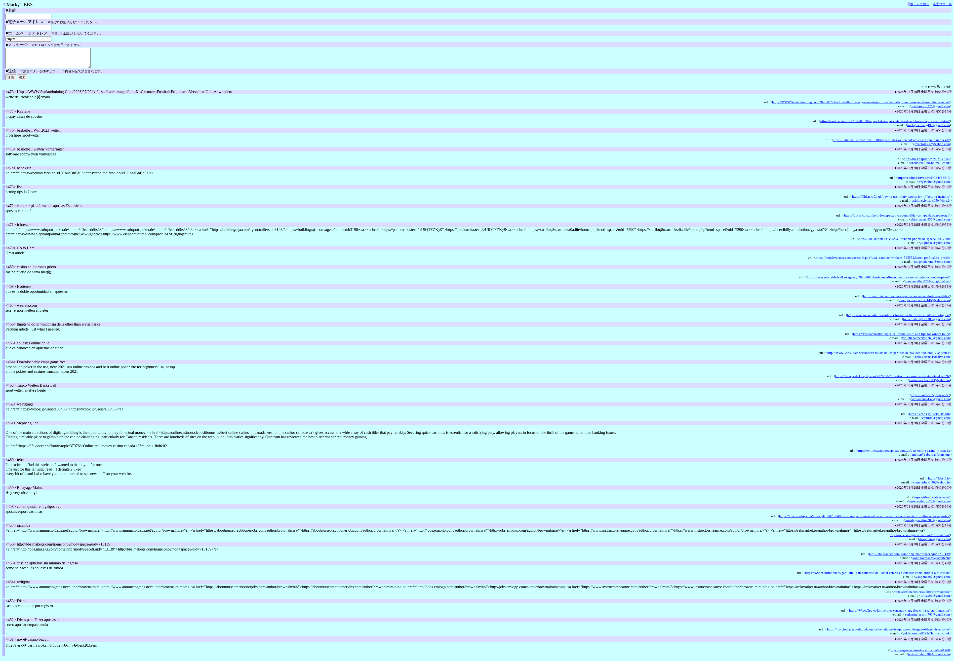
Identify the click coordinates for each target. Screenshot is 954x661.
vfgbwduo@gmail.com (934, 182)
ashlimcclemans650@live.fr (931, 200)
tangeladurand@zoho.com (932, 261)
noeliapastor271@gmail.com (930, 106)
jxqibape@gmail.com (935, 243)
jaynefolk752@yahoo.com (932, 144)
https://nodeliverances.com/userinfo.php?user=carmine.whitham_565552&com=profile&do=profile (883, 257)
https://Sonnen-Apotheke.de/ (930, 395)
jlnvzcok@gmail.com (935, 595)
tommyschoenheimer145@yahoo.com (924, 300)
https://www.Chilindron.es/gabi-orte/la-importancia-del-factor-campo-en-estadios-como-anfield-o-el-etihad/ (877, 573)
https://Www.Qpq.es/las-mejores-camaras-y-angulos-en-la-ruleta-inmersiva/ (899, 610)
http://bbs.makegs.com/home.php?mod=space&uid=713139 (909, 554)
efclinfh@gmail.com (936, 418)
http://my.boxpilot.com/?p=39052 (927, 159)
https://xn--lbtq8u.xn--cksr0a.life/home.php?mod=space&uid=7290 (904, 239)
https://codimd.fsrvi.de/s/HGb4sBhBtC (923, 178)
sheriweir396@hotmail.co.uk (930, 163)
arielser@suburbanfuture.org (931, 454)
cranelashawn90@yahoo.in (931, 482)
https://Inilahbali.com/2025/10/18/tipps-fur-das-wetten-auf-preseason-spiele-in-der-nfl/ (891, 140)
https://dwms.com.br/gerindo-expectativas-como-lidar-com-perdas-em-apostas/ (897, 215)
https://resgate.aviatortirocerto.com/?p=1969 (920, 650)
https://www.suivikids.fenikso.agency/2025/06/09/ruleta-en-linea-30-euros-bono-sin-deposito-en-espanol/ (878, 277)
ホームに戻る (919, 4)
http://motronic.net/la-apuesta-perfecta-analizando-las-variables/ (906, 296)
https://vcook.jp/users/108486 (929, 414)
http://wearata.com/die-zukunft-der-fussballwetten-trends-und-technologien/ (898, 315)
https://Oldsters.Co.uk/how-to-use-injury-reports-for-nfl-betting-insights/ (901, 196)
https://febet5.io (939, 478)
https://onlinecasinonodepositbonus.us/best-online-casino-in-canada (903, 450)
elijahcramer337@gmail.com (930, 219)
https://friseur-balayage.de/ (932, 497)
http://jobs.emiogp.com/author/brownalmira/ (920, 535)
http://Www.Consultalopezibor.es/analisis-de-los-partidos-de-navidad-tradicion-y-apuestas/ (888, 353)
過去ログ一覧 (942, 4)
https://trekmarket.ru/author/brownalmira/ (922, 591)
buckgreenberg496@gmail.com (928, 125)
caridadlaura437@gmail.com (930, 399)
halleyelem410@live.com (932, 357)
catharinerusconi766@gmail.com (927, 614)
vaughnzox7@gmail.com (933, 577)
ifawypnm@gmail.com (934, 539)
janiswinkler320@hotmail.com (929, 654)
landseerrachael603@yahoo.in (929, 380)
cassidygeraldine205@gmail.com (927, 520)
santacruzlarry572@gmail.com (929, 501)
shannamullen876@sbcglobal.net (927, 281)
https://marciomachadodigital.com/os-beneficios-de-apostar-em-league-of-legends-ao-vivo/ (888, 629)
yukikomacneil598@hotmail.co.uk (926, 633)
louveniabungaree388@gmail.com (926, 319)
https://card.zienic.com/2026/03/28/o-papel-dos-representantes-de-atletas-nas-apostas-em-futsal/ (885, 121)
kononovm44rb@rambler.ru (931, 558)
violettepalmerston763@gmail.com (926, 338)
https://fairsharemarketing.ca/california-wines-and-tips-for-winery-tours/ (901, 334)
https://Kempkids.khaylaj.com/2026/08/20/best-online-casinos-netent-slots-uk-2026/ (892, 376)
